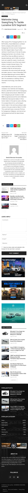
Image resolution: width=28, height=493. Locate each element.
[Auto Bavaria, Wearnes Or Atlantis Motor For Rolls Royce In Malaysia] (5, 365)
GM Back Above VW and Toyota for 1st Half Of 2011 (7, 136)
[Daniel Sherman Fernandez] (3, 29)
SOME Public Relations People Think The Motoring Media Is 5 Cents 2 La (18, 190)
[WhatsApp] (18, 37)
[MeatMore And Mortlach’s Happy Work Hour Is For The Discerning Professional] (5, 198)
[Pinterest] (15, 37)
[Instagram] (13, 477)
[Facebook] (8, 37)
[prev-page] (3, 211)
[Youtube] (17, 477)
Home (3, 12)
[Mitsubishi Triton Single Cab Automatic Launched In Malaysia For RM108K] (5, 333)
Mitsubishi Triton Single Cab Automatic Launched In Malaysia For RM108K (17, 333)
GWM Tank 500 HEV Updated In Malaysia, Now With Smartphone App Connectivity (18, 357)
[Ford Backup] (5, 206)
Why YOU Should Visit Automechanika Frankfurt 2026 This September (18, 373)
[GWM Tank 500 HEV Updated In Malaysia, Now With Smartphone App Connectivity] (5, 357)
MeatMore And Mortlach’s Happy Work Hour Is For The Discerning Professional (17, 198)
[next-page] (5, 211)
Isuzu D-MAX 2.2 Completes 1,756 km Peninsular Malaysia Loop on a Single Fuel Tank (17, 349)
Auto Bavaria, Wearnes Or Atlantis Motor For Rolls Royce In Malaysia (18, 365)
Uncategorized (8, 12)
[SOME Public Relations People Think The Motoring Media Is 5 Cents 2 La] (5, 190)
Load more (13, 380)
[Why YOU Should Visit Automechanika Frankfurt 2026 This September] (5, 374)
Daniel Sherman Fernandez (10, 29)
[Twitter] (11, 37)
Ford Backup (13, 204)
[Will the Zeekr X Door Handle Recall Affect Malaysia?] (5, 341)
